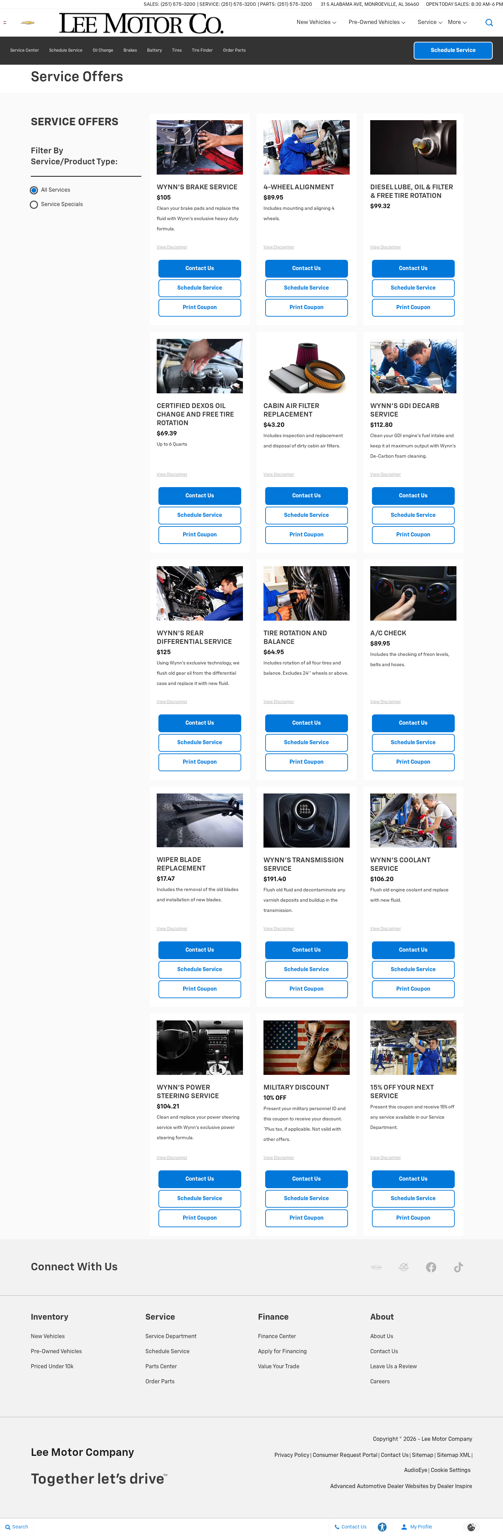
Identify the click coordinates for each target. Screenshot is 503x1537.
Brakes (130, 51)
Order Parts (234, 51)
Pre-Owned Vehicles (56, 1352)
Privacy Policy (291, 1455)
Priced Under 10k (52, 1367)
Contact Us (199, 268)
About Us (381, 1336)
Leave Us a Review (393, 1367)
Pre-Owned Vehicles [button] (374, 24)
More (455, 24)
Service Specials (62, 204)
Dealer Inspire (454, 1486)
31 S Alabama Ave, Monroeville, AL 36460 (370, 4)
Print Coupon (200, 307)
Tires (177, 51)
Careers (380, 1382)
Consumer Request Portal (345, 1455)
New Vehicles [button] (313, 24)
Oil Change (103, 51)
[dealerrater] (403, 1267)
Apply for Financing (282, 1352)
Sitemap (423, 1455)
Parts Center (161, 1367)
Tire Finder (202, 51)
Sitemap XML (453, 1455)
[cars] (376, 1267)
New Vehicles (48, 1336)
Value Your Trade (278, 1367)
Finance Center (277, 1336)
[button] (489, 22)
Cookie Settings (450, 1470)
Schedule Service (65, 51)
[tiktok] (458, 1267)
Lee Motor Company (447, 1439)
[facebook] (431, 1267)
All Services (55, 190)
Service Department (170, 1336)
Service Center (24, 51)
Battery (154, 51)
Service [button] (427, 24)
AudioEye (415, 1470)
